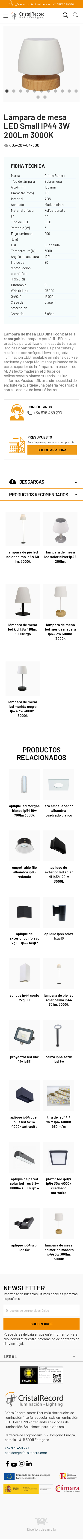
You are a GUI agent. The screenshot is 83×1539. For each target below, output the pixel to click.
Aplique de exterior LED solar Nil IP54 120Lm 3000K (59, 874)
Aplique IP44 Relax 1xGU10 (58, 936)
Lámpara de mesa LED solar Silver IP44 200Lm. (60, 556)
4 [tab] (27, 90)
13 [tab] (45, 96)
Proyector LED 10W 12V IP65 (24, 1059)
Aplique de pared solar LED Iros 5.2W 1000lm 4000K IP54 (24, 1183)
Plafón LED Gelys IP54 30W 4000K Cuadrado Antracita (58, 1186)
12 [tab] (38, 96)
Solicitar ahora (52, 450)
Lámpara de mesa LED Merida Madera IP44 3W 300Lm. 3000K (60, 631)
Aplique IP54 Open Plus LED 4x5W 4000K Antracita (24, 1122)
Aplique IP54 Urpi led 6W (24, 1247)
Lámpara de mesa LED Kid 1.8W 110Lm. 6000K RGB (22, 629)
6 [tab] (41, 90)
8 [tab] (55, 90)
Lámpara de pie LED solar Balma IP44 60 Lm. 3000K (22, 556)
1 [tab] (7, 90)
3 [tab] (20, 90)
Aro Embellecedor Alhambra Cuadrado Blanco (58, 810)
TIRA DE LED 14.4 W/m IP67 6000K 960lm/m (58, 1122)
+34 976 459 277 (47, 412)
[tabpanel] (41, 64)
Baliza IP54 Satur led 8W (58, 1059)
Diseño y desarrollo (41, 1529)
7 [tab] (48, 90)
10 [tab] (69, 90)
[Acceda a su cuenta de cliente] (75, 15)
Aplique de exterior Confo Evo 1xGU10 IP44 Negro (24, 938)
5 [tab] (34, 90)
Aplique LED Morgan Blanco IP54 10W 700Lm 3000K (24, 810)
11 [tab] (76, 90)
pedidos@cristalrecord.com (26, 1452)
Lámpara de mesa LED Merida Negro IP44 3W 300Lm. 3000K (22, 709)
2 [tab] (14, 90)
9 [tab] (62, 90)
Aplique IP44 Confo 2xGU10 (24, 997)
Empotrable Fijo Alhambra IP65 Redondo (24, 872)
